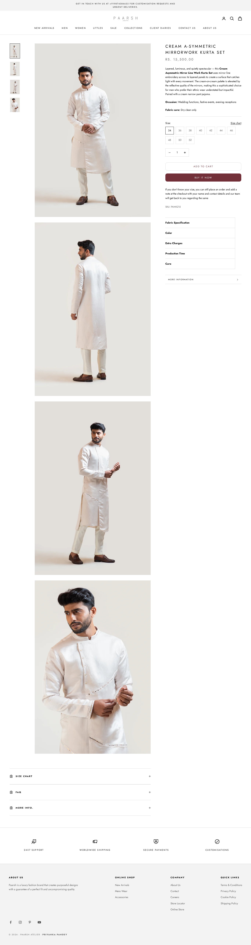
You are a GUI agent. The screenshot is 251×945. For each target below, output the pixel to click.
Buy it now (203, 177)
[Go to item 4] (15, 104)
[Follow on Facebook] (10, 922)
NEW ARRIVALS (44, 28)
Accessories (121, 897)
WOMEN (80, 28)
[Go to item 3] (15, 86)
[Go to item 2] (15, 68)
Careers (175, 897)
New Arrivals (122, 885)
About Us (175, 885)
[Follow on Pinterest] (30, 922)
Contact (175, 891)
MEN (65, 28)
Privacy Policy (228, 891)
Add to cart (203, 166)
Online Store (177, 909)
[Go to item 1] (15, 51)
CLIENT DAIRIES (160, 28)
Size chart (236, 123)
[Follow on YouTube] (39, 922)
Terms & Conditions (231, 885)
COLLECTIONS (133, 28)
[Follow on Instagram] (20, 922)
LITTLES (98, 28)
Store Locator (178, 903)
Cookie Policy (228, 897)
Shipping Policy (229, 903)
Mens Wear (121, 891)
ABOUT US (210, 28)
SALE (113, 28)
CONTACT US (187, 28)
